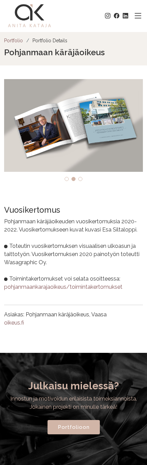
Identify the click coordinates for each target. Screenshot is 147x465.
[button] (67, 179)
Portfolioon (74, 427)
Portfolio (13, 40)
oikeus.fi (14, 322)
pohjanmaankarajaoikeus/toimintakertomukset (63, 287)
